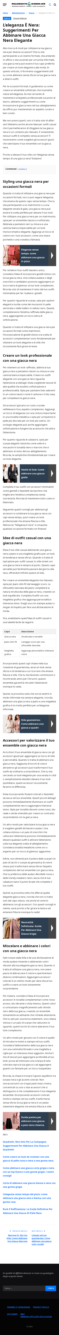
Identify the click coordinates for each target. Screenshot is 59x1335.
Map (22, 1314)
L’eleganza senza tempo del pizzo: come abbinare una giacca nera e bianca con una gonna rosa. (27, 1198)
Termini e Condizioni (18, 1307)
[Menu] (5, 4)
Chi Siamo (12, 1314)
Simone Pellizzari (20, 18)
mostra (22, 169)
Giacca (7, 18)
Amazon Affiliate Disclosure (36, 1316)
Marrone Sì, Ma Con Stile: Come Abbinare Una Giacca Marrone (17, 1238)
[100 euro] (28, 4)
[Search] (54, 4)
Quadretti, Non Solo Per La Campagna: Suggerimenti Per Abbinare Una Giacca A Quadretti (26, 1145)
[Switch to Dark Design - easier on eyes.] (50, 4)
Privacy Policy (41, 1307)
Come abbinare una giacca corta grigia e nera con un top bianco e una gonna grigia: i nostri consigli (28, 1171)
